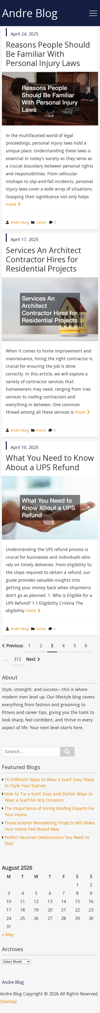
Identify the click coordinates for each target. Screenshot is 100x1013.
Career (41, 222)
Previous (14, 645)
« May (8, 934)
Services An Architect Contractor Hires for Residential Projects (43, 259)
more (11, 204)
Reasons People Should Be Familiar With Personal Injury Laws (48, 53)
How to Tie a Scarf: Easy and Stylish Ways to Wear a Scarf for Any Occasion (48, 797)
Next (31, 659)
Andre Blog (30, 13)
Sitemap (8, 1001)
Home (41, 430)
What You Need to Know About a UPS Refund (50, 462)
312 (17, 659)
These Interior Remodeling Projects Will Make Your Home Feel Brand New (49, 826)
